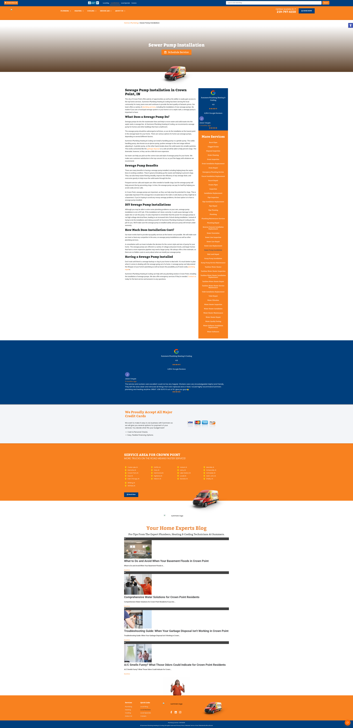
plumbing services (149, 107)
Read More (127, 570)
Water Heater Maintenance (213, 313)
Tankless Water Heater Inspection (213, 271)
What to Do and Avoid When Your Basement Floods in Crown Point (166, 561)
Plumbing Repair (213, 223)
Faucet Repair (213, 181)
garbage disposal (153, 149)
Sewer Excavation (213, 233)
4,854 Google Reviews (213, 113)
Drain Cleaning (213, 155)
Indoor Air (105, 11)
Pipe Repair (213, 206)
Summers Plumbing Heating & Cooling (176, 356)
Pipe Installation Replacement (213, 202)
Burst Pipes (213, 142)
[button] (350, 25)
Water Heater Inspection (213, 304)
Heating (78, 11)
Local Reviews (115, 3)
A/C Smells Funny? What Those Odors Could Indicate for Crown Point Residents (175, 664)
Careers (134, 3)
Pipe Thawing (213, 210)
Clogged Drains (213, 147)
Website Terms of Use (191, 725)
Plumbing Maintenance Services (213, 219)
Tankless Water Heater (213, 267)
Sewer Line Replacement (213, 246)
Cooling (91, 11)
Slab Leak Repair (213, 254)
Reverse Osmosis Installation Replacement (213, 228)
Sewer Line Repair (213, 242)
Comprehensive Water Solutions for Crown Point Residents (161, 597)
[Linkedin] (175, 712)
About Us (119, 11)
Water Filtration (213, 300)
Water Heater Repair (213, 317)
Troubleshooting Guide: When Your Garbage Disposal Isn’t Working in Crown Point (176, 631)
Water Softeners (213, 332)
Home (126, 23)
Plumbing (65, 11)
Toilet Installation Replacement (213, 292)
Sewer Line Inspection (213, 237)
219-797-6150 (286, 12)
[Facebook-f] (171, 712)
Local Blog (106, 3)
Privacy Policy (181, 725)
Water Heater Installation (213, 309)
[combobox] (274, 3)
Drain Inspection (213, 159)
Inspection (213, 189)
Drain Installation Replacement (213, 164)
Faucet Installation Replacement (213, 176)
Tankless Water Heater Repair (213, 281)
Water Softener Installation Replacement (213, 326)
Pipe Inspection (213, 197)
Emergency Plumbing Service (213, 172)
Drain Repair (213, 168)
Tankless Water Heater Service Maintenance (213, 287)
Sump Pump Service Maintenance (213, 263)
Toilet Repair (213, 296)
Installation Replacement (213, 193)
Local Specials (125, 3)
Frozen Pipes (213, 185)
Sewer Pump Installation (213, 250)
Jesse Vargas (205, 123)
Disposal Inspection (213, 151)
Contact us (192, 276)
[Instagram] (180, 712)
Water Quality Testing (213, 321)
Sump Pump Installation (213, 258)
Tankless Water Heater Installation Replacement (213, 276)
